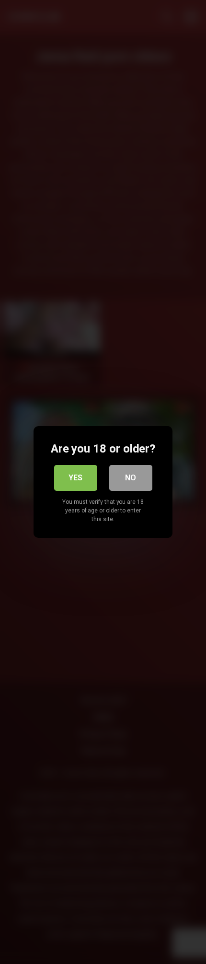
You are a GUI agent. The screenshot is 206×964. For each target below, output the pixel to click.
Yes (75, 477)
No (130, 477)
